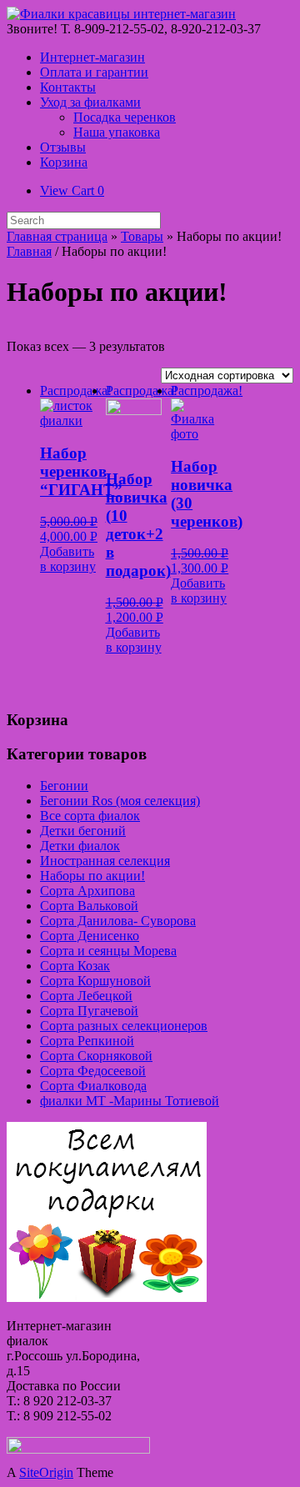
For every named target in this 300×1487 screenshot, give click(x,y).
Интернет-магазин (92, 57)
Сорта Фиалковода (93, 1086)
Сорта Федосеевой (93, 1071)
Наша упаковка (116, 132)
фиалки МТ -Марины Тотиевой (129, 1101)
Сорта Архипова (87, 891)
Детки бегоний (83, 831)
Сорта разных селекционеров (124, 1026)
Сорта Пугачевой (89, 1011)
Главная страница (57, 236)
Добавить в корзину (68, 558)
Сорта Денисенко (89, 936)
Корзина (64, 162)
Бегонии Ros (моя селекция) (120, 801)
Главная (29, 251)
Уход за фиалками (90, 102)
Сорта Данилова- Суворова (118, 921)
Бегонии (64, 786)
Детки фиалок (80, 846)
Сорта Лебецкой (86, 996)
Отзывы (63, 147)
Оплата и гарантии (94, 72)
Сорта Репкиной (87, 1041)
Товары (142, 236)
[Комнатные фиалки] (121, 14)
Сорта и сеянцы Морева (108, 951)
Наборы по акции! (92, 876)
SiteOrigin (46, 1472)
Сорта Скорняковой (96, 1056)
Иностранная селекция (105, 861)
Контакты (68, 87)
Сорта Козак (75, 966)
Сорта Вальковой (89, 906)
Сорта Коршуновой (95, 981)
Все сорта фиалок (90, 816)
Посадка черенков (124, 117)
